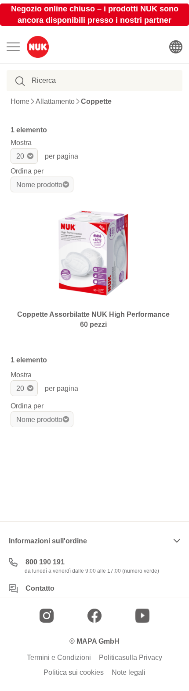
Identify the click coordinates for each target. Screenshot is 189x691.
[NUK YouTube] (142, 616)
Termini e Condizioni (59, 657)
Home (20, 101)
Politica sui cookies (74, 672)
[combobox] (76, 81)
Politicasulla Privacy (130, 657)
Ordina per (27, 171)
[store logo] (38, 47)
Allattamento (55, 101)
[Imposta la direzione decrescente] (80, 184)
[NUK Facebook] (94, 616)
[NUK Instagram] (47, 616)
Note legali (128, 672)
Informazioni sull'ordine (48, 541)
